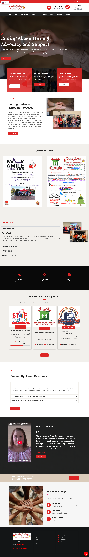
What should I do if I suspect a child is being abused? (27, 400)
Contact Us (68, 14)
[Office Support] (67, 7)
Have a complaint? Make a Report (21, 548)
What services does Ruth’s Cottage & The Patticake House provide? (32, 384)
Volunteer (45, 14)
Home (10, 14)
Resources (59, 14)
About (16, 14)
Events (51, 14)
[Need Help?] (49, 8)
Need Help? (58, 7)
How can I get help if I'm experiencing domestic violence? (28, 396)
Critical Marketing (20, 544)
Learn (33, 14)
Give (39, 14)
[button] (16, 14)
